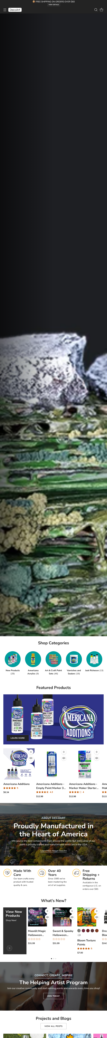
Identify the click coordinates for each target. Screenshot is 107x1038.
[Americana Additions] (19, 763)
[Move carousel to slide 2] (17, 632)
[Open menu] (5, 10)
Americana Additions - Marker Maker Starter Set (83, 788)
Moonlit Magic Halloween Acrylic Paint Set (38, 935)
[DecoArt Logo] (15, 10)
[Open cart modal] (101, 10)
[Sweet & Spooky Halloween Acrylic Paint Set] (62, 916)
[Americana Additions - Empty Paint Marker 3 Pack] (51, 763)
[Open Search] (96, 10)
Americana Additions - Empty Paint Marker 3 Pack (50, 788)
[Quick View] (30, 758)
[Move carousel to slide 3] (26, 632)
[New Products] (9, 948)
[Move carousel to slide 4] (35, 632)
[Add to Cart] (30, 751)
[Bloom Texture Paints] (86, 916)
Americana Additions (16, 784)
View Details (53, 5)
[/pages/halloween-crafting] (53, 324)
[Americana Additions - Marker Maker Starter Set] (84, 763)
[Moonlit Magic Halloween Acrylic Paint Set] (37, 916)
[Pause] (43, 632)
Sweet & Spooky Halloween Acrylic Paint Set (63, 935)
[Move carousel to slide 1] (7, 632)
